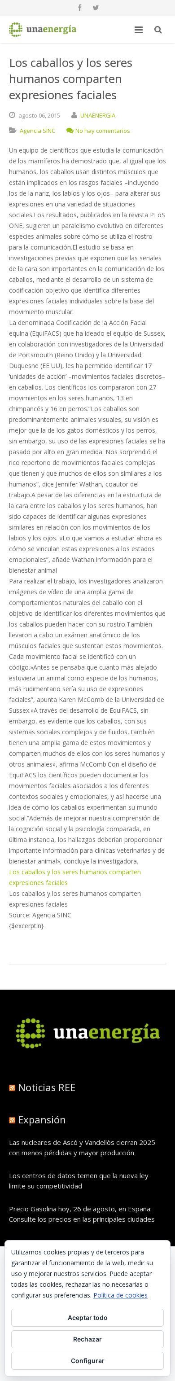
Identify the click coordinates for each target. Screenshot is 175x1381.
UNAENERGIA (97, 115)
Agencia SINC (37, 131)
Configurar (88, 1360)
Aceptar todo (88, 1317)
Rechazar (87, 1339)
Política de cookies (120, 1295)
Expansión (42, 1119)
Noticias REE (46, 1087)
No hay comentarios (102, 131)
